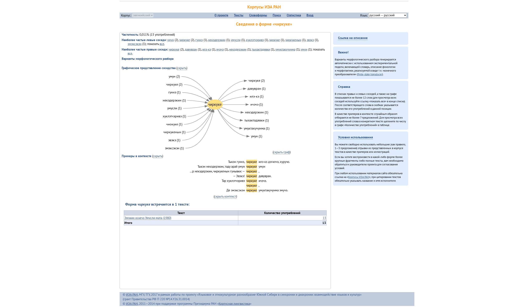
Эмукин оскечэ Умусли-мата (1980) (147, 218)
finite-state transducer (370, 74)
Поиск (277, 15)
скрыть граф (281, 152)
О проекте (221, 15)
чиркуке (184, 40)
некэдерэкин (216, 40)
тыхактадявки (261, 49)
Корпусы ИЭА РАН (264, 7)
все (162, 44)
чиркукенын (293, 40)
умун (170, 40)
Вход (310, 15)
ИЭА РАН (132, 294)
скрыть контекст (225, 196)
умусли (235, 40)
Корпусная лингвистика (234, 304)
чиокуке (274, 40)
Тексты (238, 15)
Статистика (294, 15)
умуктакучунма (285, 49)
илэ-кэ (206, 49)
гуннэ (199, 40)
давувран (191, 49)
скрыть (181, 68)
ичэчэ (220, 49)
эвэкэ (310, 40)
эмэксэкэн (134, 44)
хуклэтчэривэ (255, 40)
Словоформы (258, 15)
